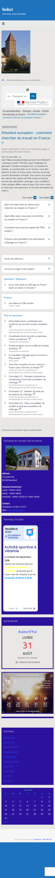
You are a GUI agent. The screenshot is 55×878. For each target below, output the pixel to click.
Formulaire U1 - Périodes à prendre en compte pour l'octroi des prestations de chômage (27, 379)
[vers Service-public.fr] (33, 103)
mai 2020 (8, 781)
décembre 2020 (11, 747)
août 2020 (8, 766)
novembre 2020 (11, 752)
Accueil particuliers (11, 111)
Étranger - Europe (32, 111)
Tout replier (27, 197)
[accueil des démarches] (27, 89)
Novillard (7, 9)
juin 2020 (8, 776)
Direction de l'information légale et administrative (22, 430)
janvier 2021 (9, 742)
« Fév (4, 822)
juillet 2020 (9, 771)
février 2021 (9, 737)
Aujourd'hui (27, 632)
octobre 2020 (10, 757)
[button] (27, 206)
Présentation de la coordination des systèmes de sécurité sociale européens (28, 322)
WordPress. (47, 839)
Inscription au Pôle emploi (21, 303)
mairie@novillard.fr (16, 510)
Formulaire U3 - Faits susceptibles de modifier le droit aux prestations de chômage (27, 406)
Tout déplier (45, 197)
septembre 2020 (11, 762)
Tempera (37, 839)
